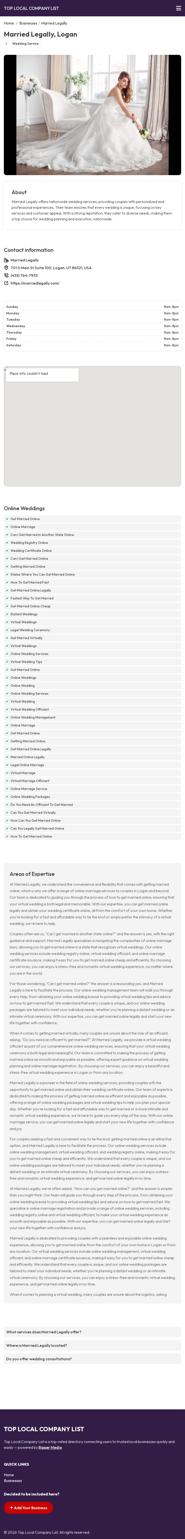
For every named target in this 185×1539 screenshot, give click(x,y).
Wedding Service (25, 43)
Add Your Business (30, 1507)
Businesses (28, 23)
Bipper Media (50, 1447)
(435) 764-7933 (24, 275)
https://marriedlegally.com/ (35, 283)
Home (9, 23)
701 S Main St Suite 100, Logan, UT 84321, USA (51, 267)
